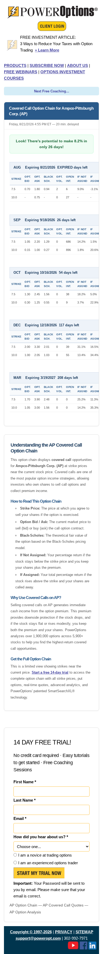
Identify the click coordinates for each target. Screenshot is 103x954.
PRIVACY (63, 932)
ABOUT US (77, 65)
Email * (19, 818)
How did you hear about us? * (40, 837)
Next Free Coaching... (51, 91)
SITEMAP (84, 932)
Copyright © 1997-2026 (31, 932)
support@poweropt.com (38, 938)
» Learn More (47, 50)
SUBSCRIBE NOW (47, 65)
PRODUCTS (15, 65)
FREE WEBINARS (20, 72)
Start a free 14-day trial (50, 672)
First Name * (24, 782)
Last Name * (24, 800)
